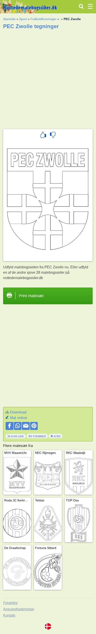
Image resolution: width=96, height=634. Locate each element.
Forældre (10, 603)
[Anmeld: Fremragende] (43, 135)
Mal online (18, 418)
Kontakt (9, 615)
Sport (23, 19)
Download (18, 412)
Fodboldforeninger (43, 19)
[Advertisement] (48, 78)
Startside (9, 19)
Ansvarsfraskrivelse (18, 609)
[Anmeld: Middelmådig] (52, 135)
